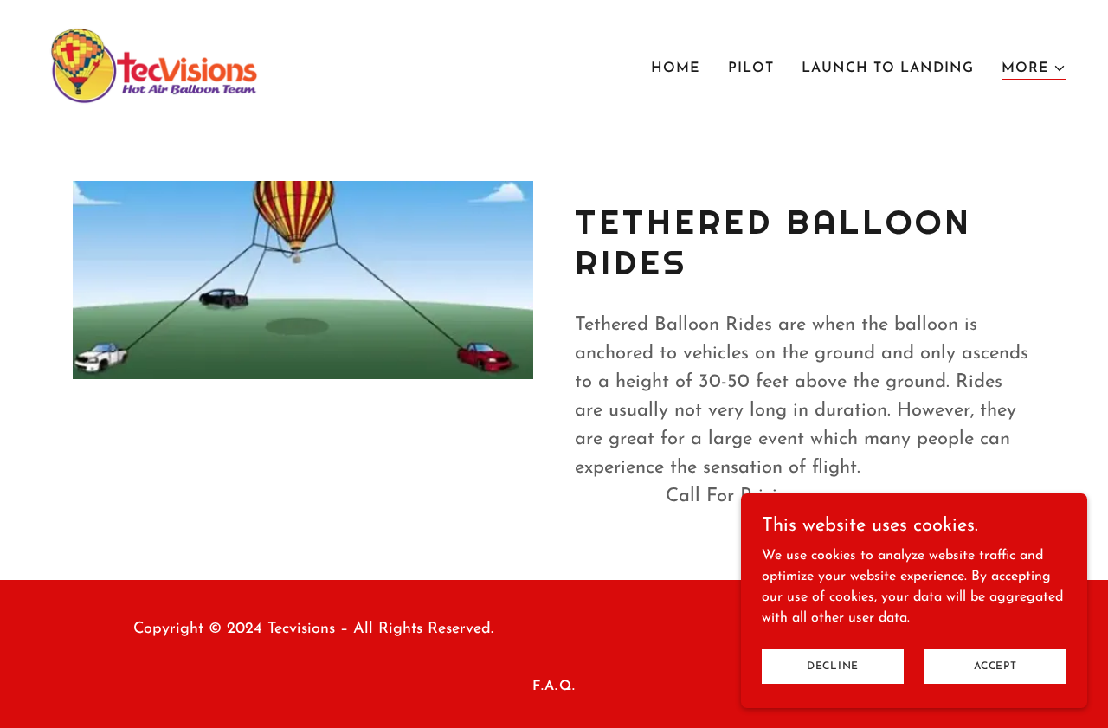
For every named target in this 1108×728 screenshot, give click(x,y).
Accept (995, 665)
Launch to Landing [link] (888, 68)
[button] (1034, 69)
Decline (833, 665)
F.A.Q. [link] (553, 686)
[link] (154, 65)
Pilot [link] (751, 68)
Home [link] (675, 68)
